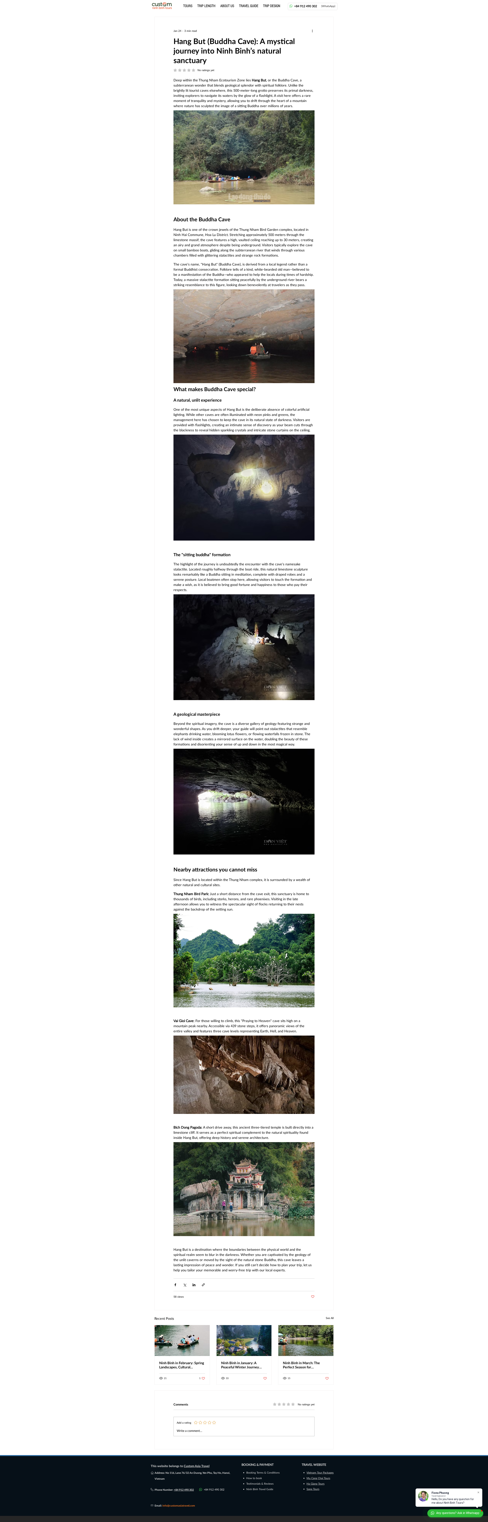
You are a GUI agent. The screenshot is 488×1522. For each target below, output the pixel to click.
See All (330, 1318)
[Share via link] (203, 1285)
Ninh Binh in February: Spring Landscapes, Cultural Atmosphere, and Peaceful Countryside (181, 1365)
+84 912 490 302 (184, 1489)
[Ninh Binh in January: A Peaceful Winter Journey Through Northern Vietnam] (244, 1340)
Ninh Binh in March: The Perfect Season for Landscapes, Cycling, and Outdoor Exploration (301, 1365)
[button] (206, 5)
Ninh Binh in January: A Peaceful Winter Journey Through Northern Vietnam (242, 1365)
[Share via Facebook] (175, 1285)
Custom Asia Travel (196, 1466)
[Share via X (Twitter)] (184, 1285)
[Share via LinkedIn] (194, 1285)
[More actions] (312, 30)
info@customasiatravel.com (178, 1505)
